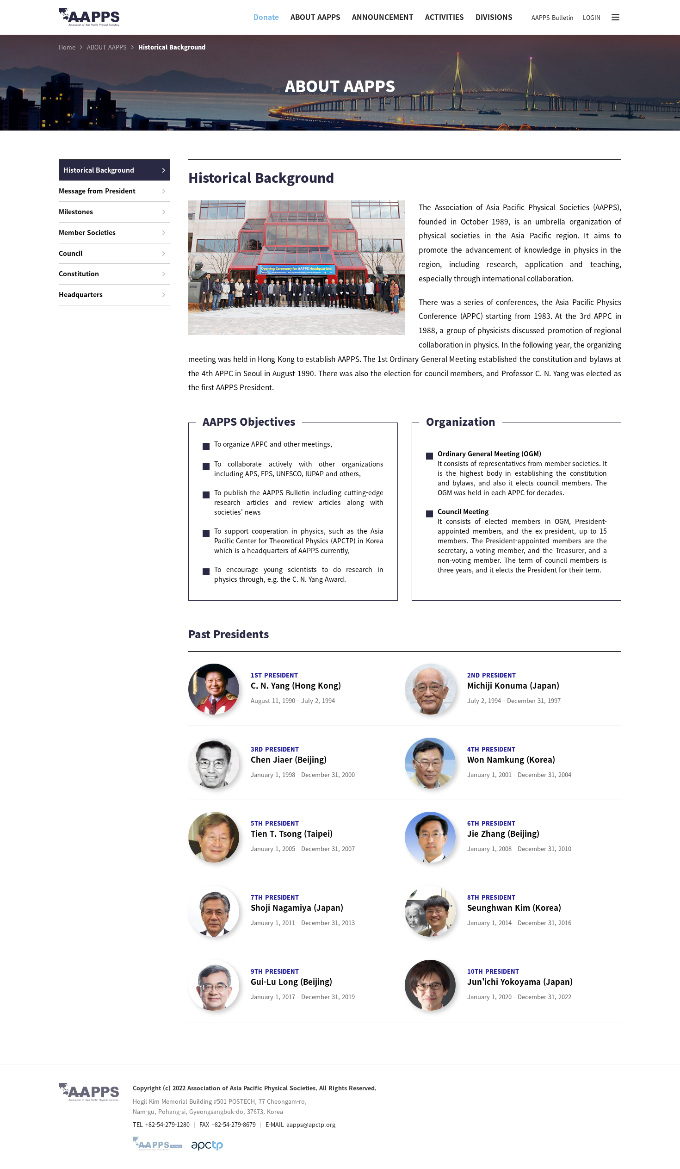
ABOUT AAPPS (315, 17)
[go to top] (654, 1076)
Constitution (79, 273)
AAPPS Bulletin (553, 17)
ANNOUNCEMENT (383, 17)
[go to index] (89, 21)
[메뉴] (615, 17)
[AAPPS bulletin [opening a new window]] (157, 1145)
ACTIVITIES (444, 17)
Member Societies (87, 232)
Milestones (76, 211)
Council (70, 253)
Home (67, 47)
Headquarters (81, 294)
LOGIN (591, 17)
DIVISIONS (494, 17)
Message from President (97, 190)
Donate (266, 17)
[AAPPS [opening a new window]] (207, 1145)
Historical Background (98, 169)
